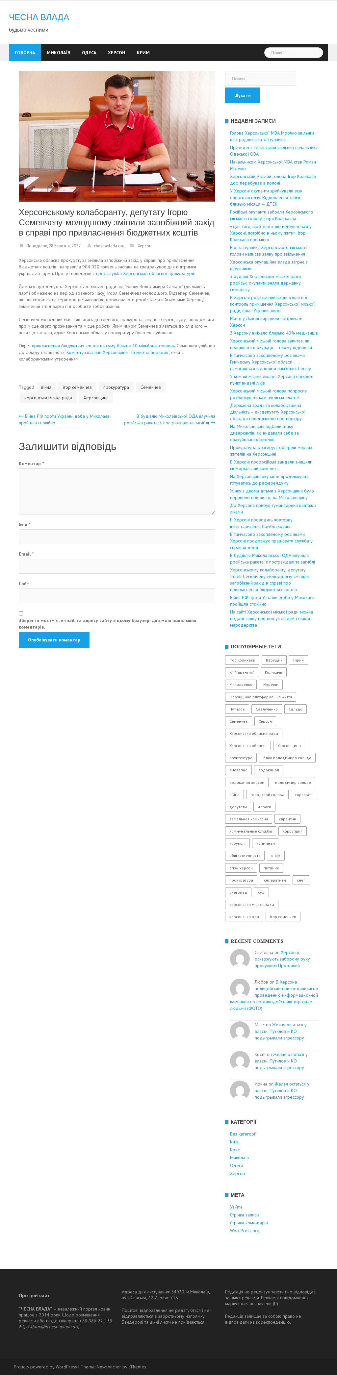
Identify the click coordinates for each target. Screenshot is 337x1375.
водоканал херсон (246, 782)
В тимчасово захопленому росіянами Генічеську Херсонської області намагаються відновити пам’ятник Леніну (270, 361)
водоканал (268, 769)
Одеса (89, 53)
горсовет (303, 794)
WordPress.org (244, 1231)
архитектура (240, 757)
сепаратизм (275, 880)
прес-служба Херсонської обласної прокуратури (145, 273)
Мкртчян (270, 684)
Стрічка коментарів (249, 1223)
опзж (275, 855)
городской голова (267, 794)
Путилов (237, 709)
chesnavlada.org (109, 246)
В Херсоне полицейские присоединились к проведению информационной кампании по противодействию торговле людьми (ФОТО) (274, 995)
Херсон (116, 53)
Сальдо (295, 709)
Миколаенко (240, 684)
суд (261, 892)
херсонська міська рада (48, 398)
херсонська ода (244, 916)
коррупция (292, 831)
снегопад (238, 892)
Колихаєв (273, 672)
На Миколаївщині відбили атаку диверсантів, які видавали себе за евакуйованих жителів (264, 432)
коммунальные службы (250, 831)
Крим (143, 53)
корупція (237, 843)
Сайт (24, 584)
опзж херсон (241, 867)
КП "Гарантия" (241, 672)
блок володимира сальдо (287, 757)
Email (26, 554)
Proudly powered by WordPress (45, 1367)
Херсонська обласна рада (253, 733)
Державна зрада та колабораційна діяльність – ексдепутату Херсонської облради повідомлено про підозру (267, 411)
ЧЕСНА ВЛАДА (39, 17)
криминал (265, 843)
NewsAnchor (109, 1367)
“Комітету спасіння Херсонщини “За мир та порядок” (117, 352)
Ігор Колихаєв (242, 660)
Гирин (298, 660)
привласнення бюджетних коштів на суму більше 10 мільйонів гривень (103, 346)
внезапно (238, 769)
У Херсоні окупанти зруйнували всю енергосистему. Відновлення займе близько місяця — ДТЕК (266, 197)
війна (46, 387)
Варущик (274, 660)
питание (271, 867)
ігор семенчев (77, 387)
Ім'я (24, 524)
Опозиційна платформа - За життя (260, 696)
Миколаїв (58, 53)
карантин (287, 818)
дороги (264, 806)
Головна (25, 53)
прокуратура (116, 387)
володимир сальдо (293, 782)
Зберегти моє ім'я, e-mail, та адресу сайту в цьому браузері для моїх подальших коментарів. (107, 623)
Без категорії (243, 1134)
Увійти (236, 1207)
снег (301, 880)
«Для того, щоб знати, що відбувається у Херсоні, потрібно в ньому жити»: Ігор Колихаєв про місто (271, 232)
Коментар (31, 463)
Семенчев (151, 387)
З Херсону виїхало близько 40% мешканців (274, 333)
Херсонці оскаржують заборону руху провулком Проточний (282, 958)
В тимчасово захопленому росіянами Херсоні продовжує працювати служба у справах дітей (271, 540)
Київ (234, 1142)
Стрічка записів (245, 1215)
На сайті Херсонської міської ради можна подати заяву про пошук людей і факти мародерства (271, 618)
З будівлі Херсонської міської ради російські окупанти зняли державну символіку (265, 282)
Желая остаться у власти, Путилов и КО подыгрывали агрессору (281, 1031)
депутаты (238, 806)
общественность (244, 855)
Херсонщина (96, 398)
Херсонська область (248, 745)
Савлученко (267, 709)
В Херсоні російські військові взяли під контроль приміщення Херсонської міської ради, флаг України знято (272, 303)
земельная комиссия (248, 818)
